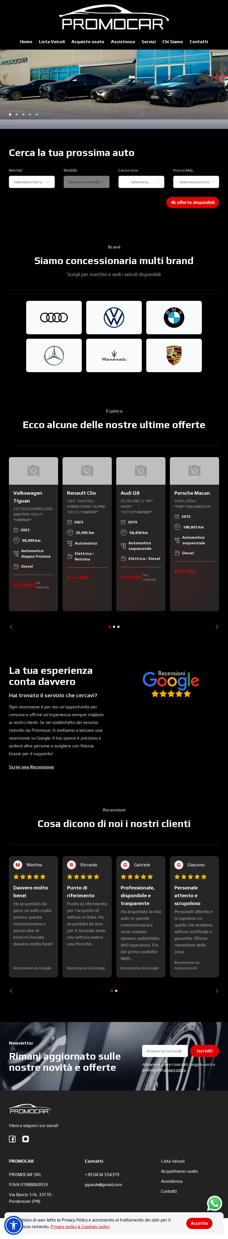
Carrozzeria (128, 170)
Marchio (15, 170)
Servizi (149, 41)
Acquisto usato (87, 41)
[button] (14, 1225)
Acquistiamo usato (179, 1171)
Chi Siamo (172, 41)
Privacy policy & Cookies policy (80, 1226)
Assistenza (123, 41)
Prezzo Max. (183, 170)
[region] (114, 543)
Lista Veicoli (52, 41)
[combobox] (32, 182)
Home (26, 41)
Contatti (199, 41)
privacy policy (174, 1070)
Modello (70, 170)
